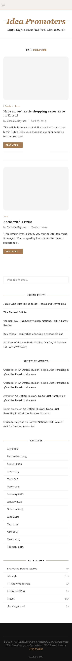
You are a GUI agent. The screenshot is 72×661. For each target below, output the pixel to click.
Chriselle (8, 369)
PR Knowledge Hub (38, 583)
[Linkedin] (60, 5)
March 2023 (13, 486)
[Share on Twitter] (33, 152)
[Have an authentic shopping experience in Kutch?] (36, 78)
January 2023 (14, 501)
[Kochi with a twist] (36, 189)
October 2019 (15, 509)
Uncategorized (38, 606)
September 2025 (17, 456)
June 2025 (13, 471)
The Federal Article (15, 312)
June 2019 (13, 516)
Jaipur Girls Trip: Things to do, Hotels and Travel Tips (34, 303)
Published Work (38, 591)
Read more (12, 145)
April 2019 (12, 531)
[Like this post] (25, 152)
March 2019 (13, 539)
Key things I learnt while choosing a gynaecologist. (33, 334)
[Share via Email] (47, 152)
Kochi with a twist (17, 222)
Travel (38, 598)
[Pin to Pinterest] (36, 152)
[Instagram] (56, 5)
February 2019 (15, 546)
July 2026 (12, 448)
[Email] (63, 5)
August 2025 (14, 464)
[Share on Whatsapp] (40, 152)
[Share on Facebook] (29, 152)
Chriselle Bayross (16, 121)
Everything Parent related (38, 568)
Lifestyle (38, 576)
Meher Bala (36, 648)
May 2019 (12, 524)
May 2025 (12, 479)
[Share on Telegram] (43, 152)
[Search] (68, 5)
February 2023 (15, 494)
